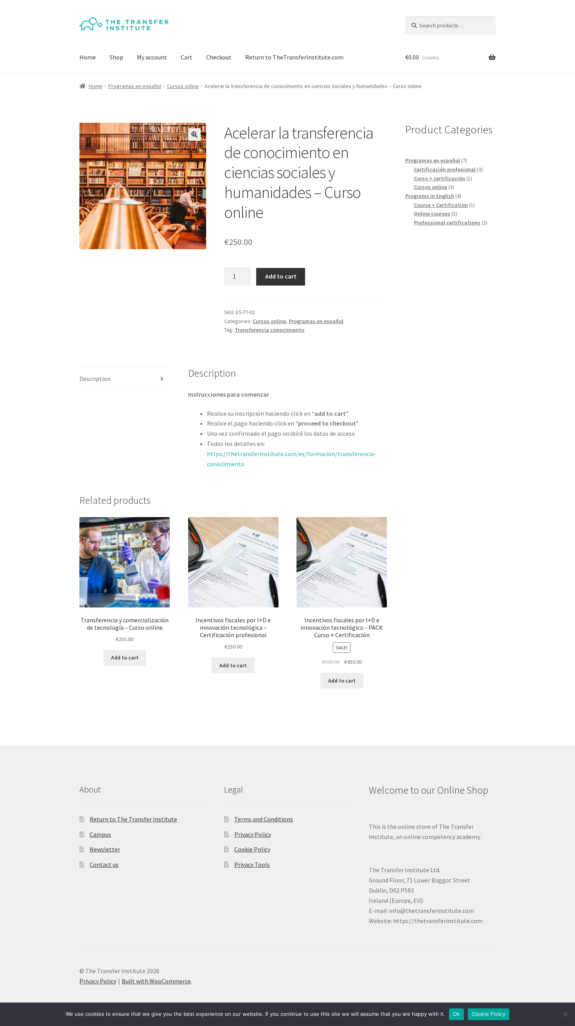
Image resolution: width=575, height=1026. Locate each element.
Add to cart (280, 276)
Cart (186, 57)
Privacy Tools (252, 864)
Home (87, 57)
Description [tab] (95, 379)
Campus (100, 834)
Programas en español (134, 86)
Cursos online (183, 86)
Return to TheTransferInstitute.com (294, 57)
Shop (116, 57)
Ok (456, 1014)
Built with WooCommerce (156, 981)
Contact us (104, 864)
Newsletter (105, 849)
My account (152, 57)
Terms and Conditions (263, 819)
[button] (194, 134)
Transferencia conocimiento (269, 329)
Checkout (219, 57)
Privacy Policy (252, 834)
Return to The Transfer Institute (133, 819)
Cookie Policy (252, 849)
